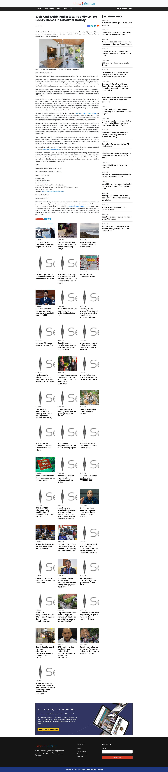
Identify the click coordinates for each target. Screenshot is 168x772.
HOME (39, 9)
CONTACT (68, 9)
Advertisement (82, 754)
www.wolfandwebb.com (51, 149)
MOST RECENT (49, 9)
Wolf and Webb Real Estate (85, 113)
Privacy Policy (81, 751)
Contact (80, 757)
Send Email (43, 183)
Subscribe (117, 757)
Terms (79, 748)
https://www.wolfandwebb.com (53, 191)
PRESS (59, 9)
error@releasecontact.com (77, 206)
